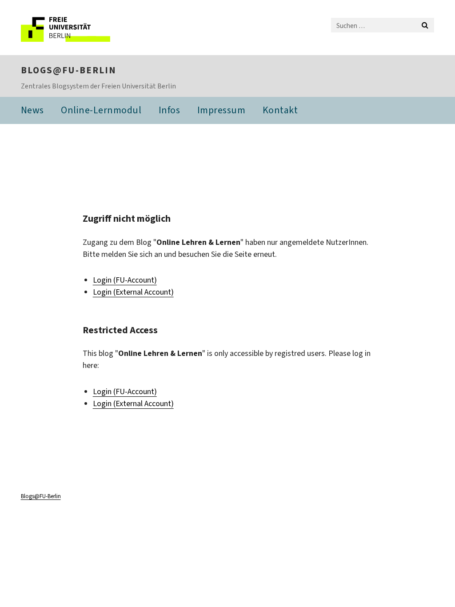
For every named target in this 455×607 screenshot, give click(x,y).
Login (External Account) (133, 292)
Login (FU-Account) (125, 280)
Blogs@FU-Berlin (68, 70)
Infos (169, 110)
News (32, 110)
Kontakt (280, 110)
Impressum (221, 110)
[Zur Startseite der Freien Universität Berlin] (80, 27)
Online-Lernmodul (101, 110)
